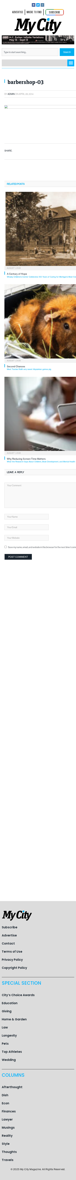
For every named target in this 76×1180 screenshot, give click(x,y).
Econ (5, 1103)
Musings (8, 1127)
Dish (5, 1095)
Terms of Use (12, 951)
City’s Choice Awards (18, 995)
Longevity (9, 1035)
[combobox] (30, 52)
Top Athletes (12, 1052)
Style (6, 1144)
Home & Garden (14, 1019)
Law (5, 1027)
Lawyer (7, 1119)
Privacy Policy (12, 960)
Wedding (9, 1060)
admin (11, 94)
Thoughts (9, 1152)
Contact (8, 943)
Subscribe (9, 927)
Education (9, 1003)
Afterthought (12, 1087)
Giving (6, 1011)
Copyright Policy (14, 968)
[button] (70, 62)
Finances (9, 1111)
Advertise (9, 935)
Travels (7, 1160)
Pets (5, 1043)
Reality (7, 1136)
